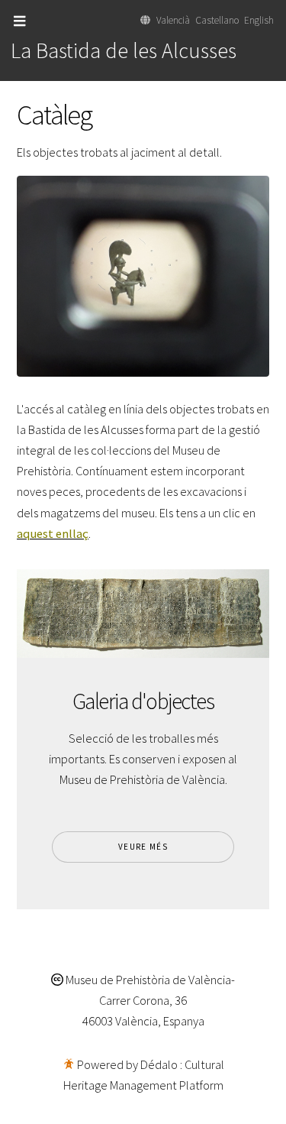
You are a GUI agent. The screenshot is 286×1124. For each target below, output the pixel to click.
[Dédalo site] (69, 1064)
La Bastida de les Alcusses (123, 50)
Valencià (173, 20)
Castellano (217, 20)
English (259, 20)
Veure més (143, 846)
